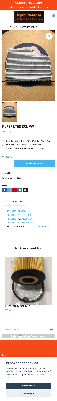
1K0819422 (23, 227)
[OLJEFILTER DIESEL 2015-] (28, 297)
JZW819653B (28, 239)
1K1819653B (14, 239)
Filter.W (13, 43)
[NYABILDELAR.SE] (28, 25)
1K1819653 (13, 235)
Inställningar (28, 393)
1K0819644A (44, 243)
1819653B (12, 227)
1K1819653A (26, 235)
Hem (4, 43)
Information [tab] (15, 218)
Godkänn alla (28, 386)
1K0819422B (14, 231)
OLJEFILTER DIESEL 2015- (18, 322)
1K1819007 (27, 231)
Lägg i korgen (36, 180)
